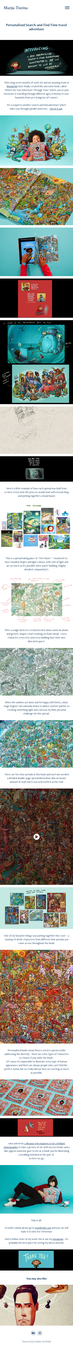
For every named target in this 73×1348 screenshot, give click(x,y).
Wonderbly (12, 86)
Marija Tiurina (16, 7)
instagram (58, 1239)
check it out (56, 108)
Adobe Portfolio (43, 1341)
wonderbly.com (43, 1227)
